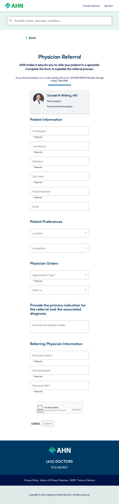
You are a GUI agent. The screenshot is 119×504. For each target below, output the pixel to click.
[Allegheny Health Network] (14, 6)
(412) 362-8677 (59, 467)
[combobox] (63, 20)
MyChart (108, 5)
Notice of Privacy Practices (54, 480)
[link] (59, 38)
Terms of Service (86, 480)
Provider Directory (91, 5)
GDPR (73, 480)
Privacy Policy (31, 480)
